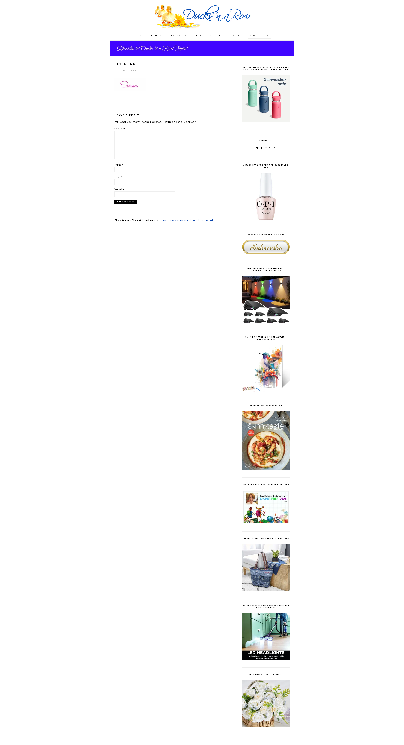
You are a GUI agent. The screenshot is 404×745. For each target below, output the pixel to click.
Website (119, 189)
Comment (121, 128)
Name (118, 164)
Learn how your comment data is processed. (187, 220)
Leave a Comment (129, 70)
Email (118, 176)
